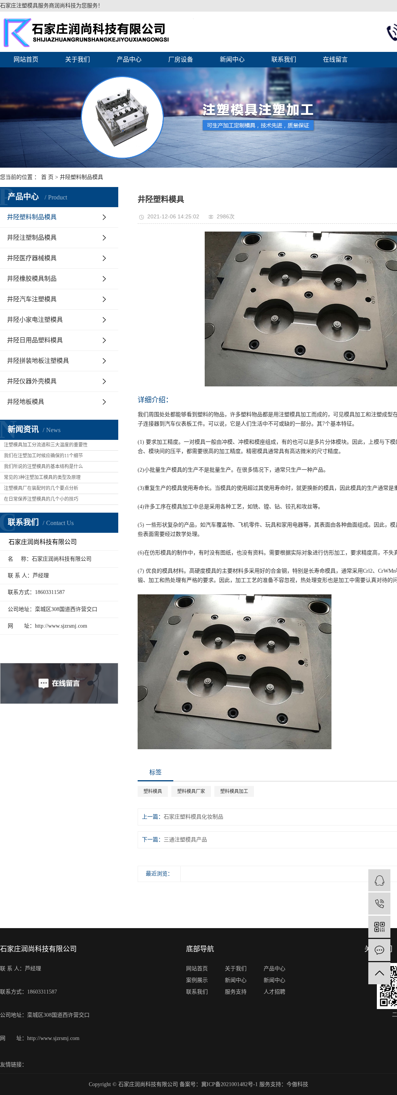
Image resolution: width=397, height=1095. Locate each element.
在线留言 (335, 59)
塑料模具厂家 (191, 791)
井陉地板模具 (25, 401)
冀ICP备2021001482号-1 (229, 1084)
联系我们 (283, 59)
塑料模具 (152, 791)
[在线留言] (379, 950)
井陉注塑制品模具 (32, 237)
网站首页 (26, 59)
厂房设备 (180, 59)
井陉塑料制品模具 (81, 177)
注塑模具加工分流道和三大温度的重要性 (46, 445)
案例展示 (197, 980)
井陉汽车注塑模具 (32, 299)
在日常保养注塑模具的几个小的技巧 (41, 499)
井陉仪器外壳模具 (32, 381)
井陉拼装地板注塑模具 (38, 360)
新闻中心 (232, 59)
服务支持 (236, 992)
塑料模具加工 (234, 791)
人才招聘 (274, 992)
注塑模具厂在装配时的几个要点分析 (41, 488)
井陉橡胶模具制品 (32, 278)
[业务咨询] (379, 880)
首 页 (47, 177)
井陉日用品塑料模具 (35, 340)
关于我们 (77, 59)
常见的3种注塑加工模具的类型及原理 (42, 477)
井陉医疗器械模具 (32, 258)
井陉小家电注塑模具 (35, 319)
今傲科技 (297, 1084)
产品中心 (129, 59)
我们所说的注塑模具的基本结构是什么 (43, 466)
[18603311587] (379, 903)
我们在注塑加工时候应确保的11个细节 (43, 455)
